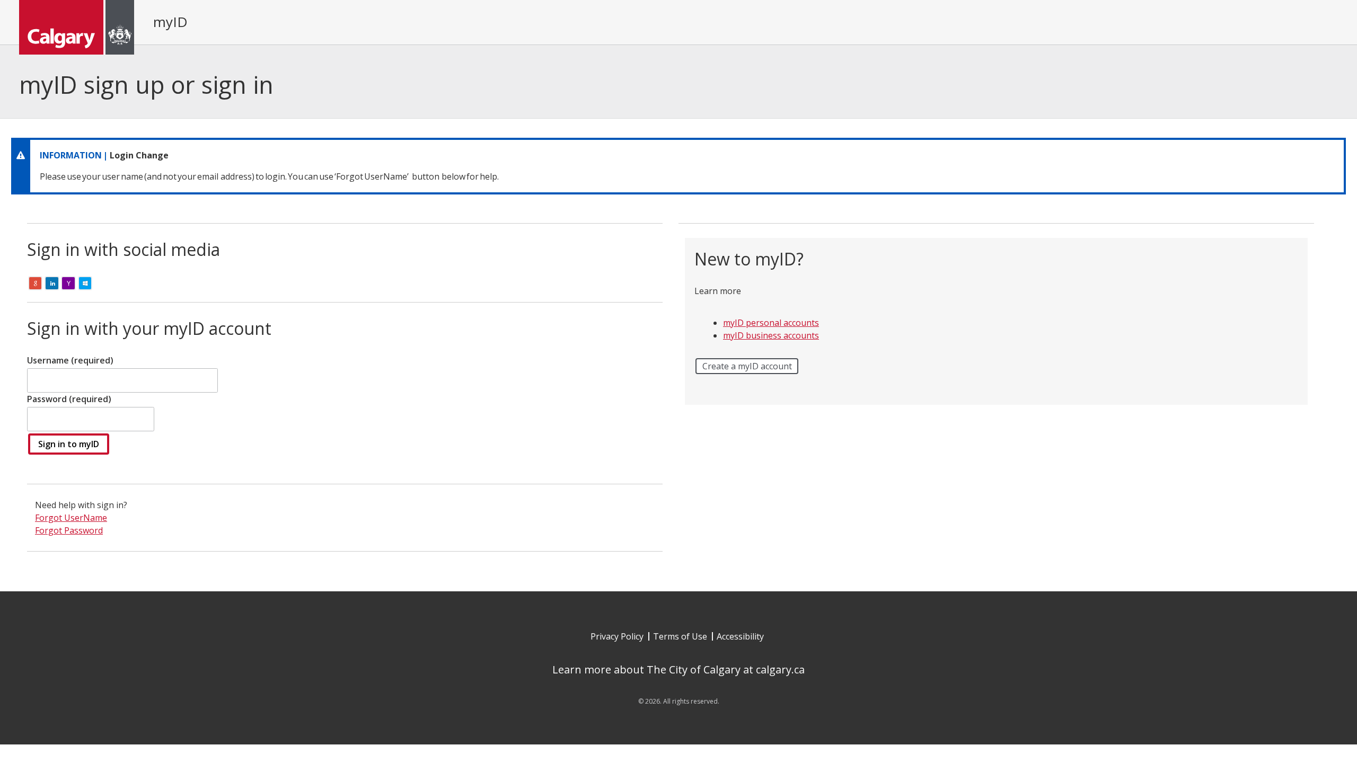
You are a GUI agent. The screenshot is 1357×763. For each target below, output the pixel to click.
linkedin (52, 283)
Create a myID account (747, 366)
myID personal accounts (771, 323)
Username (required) (70, 360)
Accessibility (740, 636)
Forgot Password (69, 530)
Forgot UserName (71, 518)
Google (35, 283)
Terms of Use (680, 636)
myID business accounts (771, 335)
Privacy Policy (617, 636)
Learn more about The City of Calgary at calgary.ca (678, 669)
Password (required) (69, 399)
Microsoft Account (85, 283)
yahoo (68, 283)
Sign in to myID (68, 444)
